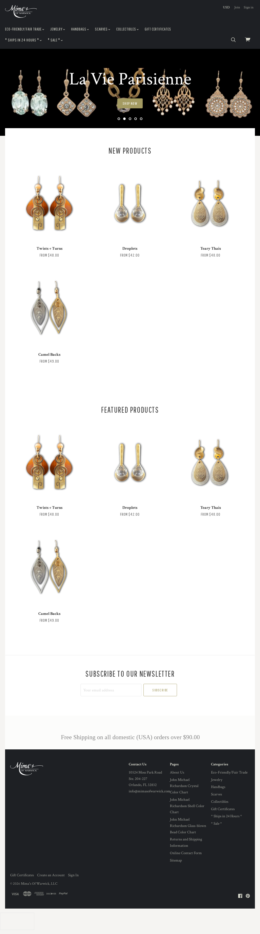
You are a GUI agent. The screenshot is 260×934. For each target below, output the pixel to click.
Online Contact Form (186, 853)
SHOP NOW (130, 103)
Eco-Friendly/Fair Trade (23, 29)
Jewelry (56, 29)
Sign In (73, 875)
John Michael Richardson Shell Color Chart (187, 806)
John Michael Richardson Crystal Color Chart (184, 786)
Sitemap (176, 860)
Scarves (101, 29)
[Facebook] (240, 896)
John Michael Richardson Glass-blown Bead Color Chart (188, 826)
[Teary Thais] (210, 205)
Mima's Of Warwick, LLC (39, 883)
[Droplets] (130, 205)
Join (237, 7)
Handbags (79, 29)
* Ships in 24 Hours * (22, 40)
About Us (177, 772)
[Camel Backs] (49, 311)
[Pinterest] (248, 896)
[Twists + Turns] (49, 205)
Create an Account (51, 875)
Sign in (248, 7)
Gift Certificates (158, 29)
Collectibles (126, 29)
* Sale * (54, 40)
